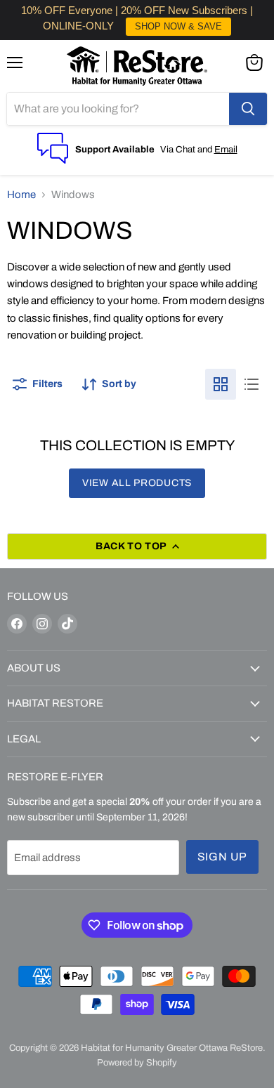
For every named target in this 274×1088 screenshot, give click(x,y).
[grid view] (220, 384)
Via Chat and (187, 149)
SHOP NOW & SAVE (178, 26)
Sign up (222, 857)
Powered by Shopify (137, 1063)
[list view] (251, 384)
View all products (137, 483)
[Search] (248, 109)
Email (225, 149)
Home (21, 194)
